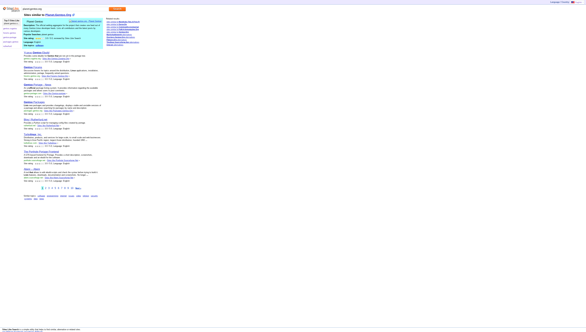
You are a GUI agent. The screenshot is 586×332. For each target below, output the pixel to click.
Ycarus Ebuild (36, 52)
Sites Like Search (10, 329)
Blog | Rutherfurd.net (35, 119)
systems (28, 199)
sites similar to (123, 22)
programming (52, 196)
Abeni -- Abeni (32, 169)
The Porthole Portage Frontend (41, 151)
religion (86, 196)
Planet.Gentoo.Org (58, 15)
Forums (33, 67)
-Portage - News (37, 84)
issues (71, 196)
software (39, 45)
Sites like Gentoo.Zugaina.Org (55, 58)
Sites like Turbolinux (48, 143)
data (36, 199)
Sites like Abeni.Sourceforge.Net (59, 178)
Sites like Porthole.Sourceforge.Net (62, 160)
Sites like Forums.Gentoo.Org (55, 76)
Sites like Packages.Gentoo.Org (58, 111)
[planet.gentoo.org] (85, 21)
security (94, 196)
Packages (34, 102)
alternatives (119, 35)
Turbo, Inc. (33, 134)
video (78, 196)
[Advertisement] (125, 70)
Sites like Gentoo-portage (54, 93)
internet (63, 196)
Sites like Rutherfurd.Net (48, 125)
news (41, 199)
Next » (78, 188)
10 (72, 188)
